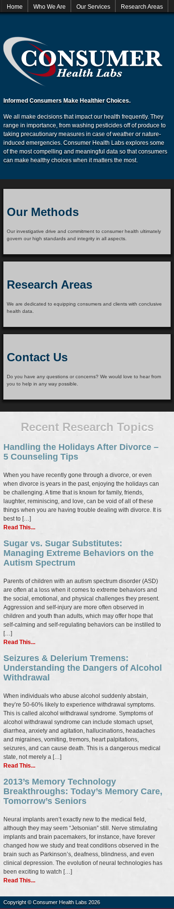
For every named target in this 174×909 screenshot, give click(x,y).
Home (15, 6)
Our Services (93, 6)
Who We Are (49, 6)
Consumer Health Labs (83, 61)
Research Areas (142, 6)
